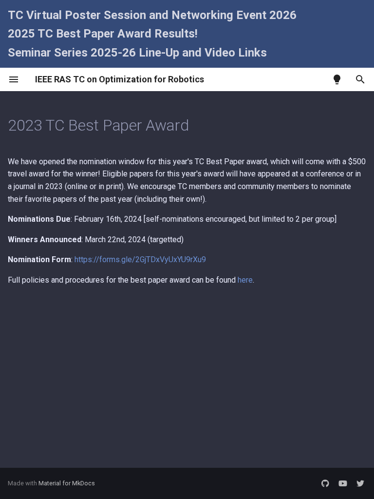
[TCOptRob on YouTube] (343, 483)
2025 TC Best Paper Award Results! (103, 33)
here (245, 280)
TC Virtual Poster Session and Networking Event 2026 (152, 15)
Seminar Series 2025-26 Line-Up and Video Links (137, 52)
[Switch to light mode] (337, 79)
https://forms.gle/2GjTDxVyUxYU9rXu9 (140, 259)
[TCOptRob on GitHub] (325, 483)
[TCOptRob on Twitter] (360, 483)
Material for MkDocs (66, 483)
